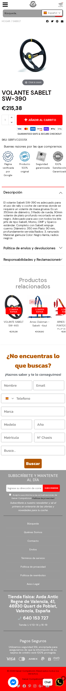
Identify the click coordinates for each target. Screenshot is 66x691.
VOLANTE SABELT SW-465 (13, 323)
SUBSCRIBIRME (51, 488)
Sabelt (16, 21)
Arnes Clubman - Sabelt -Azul (39, 323)
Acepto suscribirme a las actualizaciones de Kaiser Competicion (34, 497)
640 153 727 (35, 618)
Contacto (33, 540)
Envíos (33, 549)
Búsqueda (33, 523)
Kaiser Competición (25, 671)
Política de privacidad (43, 498)
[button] (52, 13)
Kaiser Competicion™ (33, 679)
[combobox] (8, 398)
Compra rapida (13, 310)
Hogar (6, 21)
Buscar (33, 463)
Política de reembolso (33, 575)
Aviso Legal (33, 584)
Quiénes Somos (33, 532)
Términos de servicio (33, 558)
